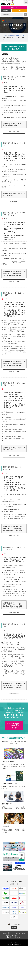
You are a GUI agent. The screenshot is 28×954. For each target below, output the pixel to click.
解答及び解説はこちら (14, 131)
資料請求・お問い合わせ (14, 937)
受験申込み (14, 7)
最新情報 (5, 933)
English (19, 10)
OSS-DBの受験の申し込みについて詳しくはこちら (14, 726)
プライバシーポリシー (14, 942)
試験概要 (11, 933)
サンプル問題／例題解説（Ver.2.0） (16, 35)
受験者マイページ (6, 10)
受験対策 (3, 35)
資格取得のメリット (20, 933)
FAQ (21, 935)
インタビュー (15, 935)
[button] (26, 2)
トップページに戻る (15, 924)
